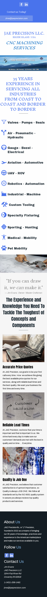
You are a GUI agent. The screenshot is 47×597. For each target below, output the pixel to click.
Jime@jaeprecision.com (16, 18)
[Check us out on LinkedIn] (26, 4)
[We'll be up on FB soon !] (21, 4)
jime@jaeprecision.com (15, 587)
